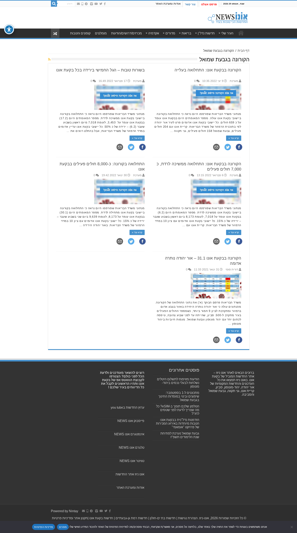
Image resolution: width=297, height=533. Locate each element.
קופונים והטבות (80, 33)
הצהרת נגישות (187, 518)
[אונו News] (228, 17)
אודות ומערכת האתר (168, 3)
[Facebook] (104, 3)
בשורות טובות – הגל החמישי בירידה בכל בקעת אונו (100, 70)
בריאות (186, 33)
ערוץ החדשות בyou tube (127, 407)
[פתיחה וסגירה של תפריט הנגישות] (9, 29)
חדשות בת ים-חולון (162, 518)
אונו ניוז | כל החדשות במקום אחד (241, 33)
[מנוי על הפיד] (49, 59)
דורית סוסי (231, 269)
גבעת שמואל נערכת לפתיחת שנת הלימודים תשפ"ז (179, 435)
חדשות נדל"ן (206, 33)
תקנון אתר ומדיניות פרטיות (70, 518)
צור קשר (190, 4)
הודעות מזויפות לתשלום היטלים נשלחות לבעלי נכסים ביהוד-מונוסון (178, 382)
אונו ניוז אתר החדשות (130, 474)
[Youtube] (96, 3)
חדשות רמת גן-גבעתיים (131, 518)
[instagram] (91, 3)
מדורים (170, 33)
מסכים (63, 527)
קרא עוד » (234, 138)
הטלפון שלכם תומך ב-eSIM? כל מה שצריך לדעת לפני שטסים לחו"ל (177, 410)
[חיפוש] (54, 4)
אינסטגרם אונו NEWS (129, 434)
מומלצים (101, 33)
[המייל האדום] (78, 3)
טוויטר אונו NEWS (132, 461)
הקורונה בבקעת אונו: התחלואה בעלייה (208, 70)
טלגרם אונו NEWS (131, 447)
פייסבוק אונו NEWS (130, 421)
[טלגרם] (86, 3)
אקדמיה (153, 33)
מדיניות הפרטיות (43, 527)
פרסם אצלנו (209, 4)
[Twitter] (101, 3)
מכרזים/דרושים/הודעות (126, 33)
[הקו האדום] (82, 3)
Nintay (73, 511)
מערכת (234, 81)
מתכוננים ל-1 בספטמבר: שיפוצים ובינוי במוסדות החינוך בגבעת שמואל (178, 396)
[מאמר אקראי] (55, 33)
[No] (292, 527)
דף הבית (243, 50)
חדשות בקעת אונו (101, 518)
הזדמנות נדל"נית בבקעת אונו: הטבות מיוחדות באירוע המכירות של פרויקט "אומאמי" (177, 423)
